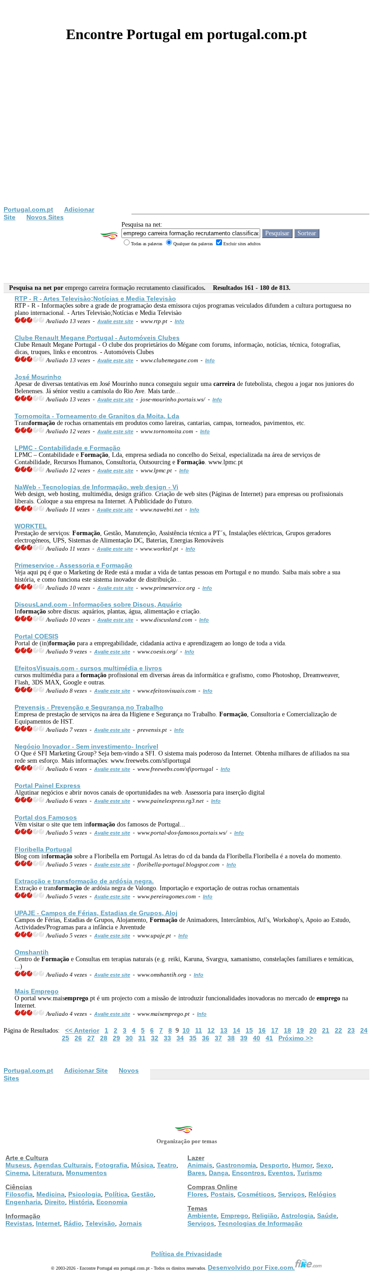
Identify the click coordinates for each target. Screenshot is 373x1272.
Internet (48, 1223)
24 (364, 1030)
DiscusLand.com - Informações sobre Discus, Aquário (98, 604)
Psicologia (84, 1194)
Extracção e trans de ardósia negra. (84, 881)
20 (313, 1030)
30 (129, 1038)
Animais (199, 1165)
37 (218, 1038)
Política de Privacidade (186, 1253)
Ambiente (202, 1215)
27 (91, 1038)
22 (338, 1030)
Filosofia (19, 1194)
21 (325, 1030)
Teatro (166, 1165)
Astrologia (297, 1215)
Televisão (100, 1223)
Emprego (234, 1215)
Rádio (73, 1223)
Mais (37, 991)
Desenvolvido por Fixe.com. (251, 1267)
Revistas (18, 1223)
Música (142, 1165)
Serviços (291, 1194)
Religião (264, 1215)
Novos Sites (45, 217)
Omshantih (32, 952)
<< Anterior (82, 1030)
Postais (222, 1194)
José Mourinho (38, 376)
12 (211, 1030)
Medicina (50, 1194)
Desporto (274, 1165)
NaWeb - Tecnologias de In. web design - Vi (96, 487)
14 (236, 1030)
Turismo (309, 1172)
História (81, 1202)
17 (274, 1030)
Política (116, 1194)
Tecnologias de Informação (260, 1223)
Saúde (327, 1215)
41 (269, 1038)
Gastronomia (236, 1165)
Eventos (280, 1172)
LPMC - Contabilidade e (68, 447)
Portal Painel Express (48, 785)
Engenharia (23, 1202)
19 (300, 1030)
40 (256, 1038)
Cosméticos (255, 1194)
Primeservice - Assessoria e (73, 565)
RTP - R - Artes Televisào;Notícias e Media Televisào (95, 298)
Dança (218, 1172)
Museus (17, 1165)
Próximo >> (295, 1038)
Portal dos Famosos (46, 817)
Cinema (17, 1172)
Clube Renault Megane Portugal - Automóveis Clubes (97, 337)
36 (205, 1038)
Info (179, 321)
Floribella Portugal (43, 849)
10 (186, 1030)
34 (180, 1038)
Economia (111, 1202)
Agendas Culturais (62, 1165)
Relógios (322, 1194)
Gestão (142, 1194)
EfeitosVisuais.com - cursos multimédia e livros (88, 668)
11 (198, 1030)
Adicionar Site (86, 1070)
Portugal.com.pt (28, 209)
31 (142, 1038)
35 (193, 1038)
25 (65, 1038)
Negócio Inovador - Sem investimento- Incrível (86, 746)
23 (351, 1030)
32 (154, 1038)
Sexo (324, 1165)
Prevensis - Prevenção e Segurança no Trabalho (89, 707)
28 (103, 1038)
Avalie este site (115, 321)
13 (223, 1030)
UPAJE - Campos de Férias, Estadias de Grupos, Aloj (96, 913)
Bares (196, 1172)
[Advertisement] (186, 137)
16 (262, 1030)
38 (231, 1038)
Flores (197, 1194)
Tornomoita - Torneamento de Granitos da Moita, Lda (97, 416)
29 (116, 1038)
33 (167, 1038)
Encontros (248, 1172)
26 (78, 1038)
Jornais (130, 1223)
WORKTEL (31, 526)
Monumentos (86, 1172)
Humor (302, 1165)
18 (287, 1030)
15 (249, 1030)
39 (243, 1038)
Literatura (47, 1172)
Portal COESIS (36, 636)
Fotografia (111, 1165)
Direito (55, 1202)
